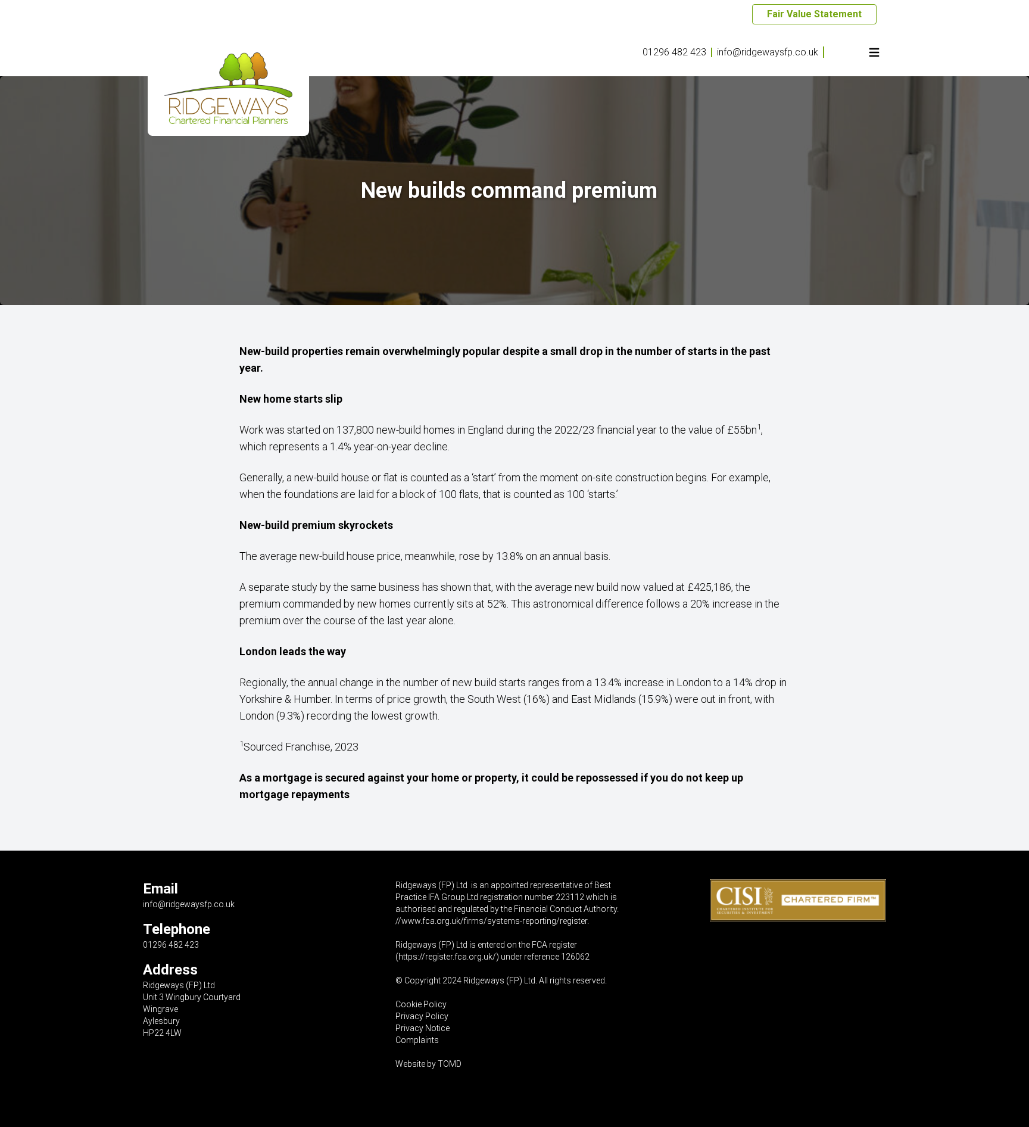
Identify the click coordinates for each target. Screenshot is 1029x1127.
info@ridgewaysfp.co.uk (767, 52)
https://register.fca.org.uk (445, 956)
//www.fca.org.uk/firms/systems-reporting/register (491, 921)
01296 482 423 (674, 52)
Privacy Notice (422, 1028)
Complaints (417, 1040)
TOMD (450, 1064)
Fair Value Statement (814, 14)
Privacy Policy (421, 1016)
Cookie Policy (421, 1004)
